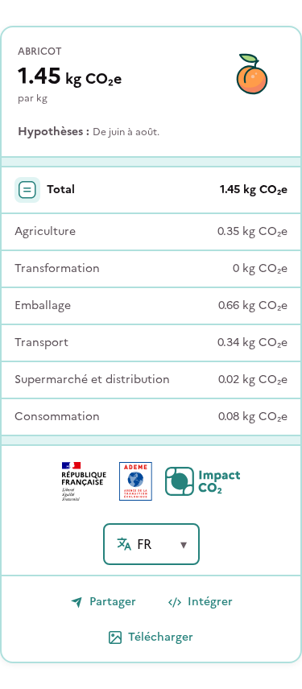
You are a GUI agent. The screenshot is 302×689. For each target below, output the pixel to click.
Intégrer (210, 601)
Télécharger (160, 637)
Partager (112, 601)
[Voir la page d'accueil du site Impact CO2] (202, 481)
